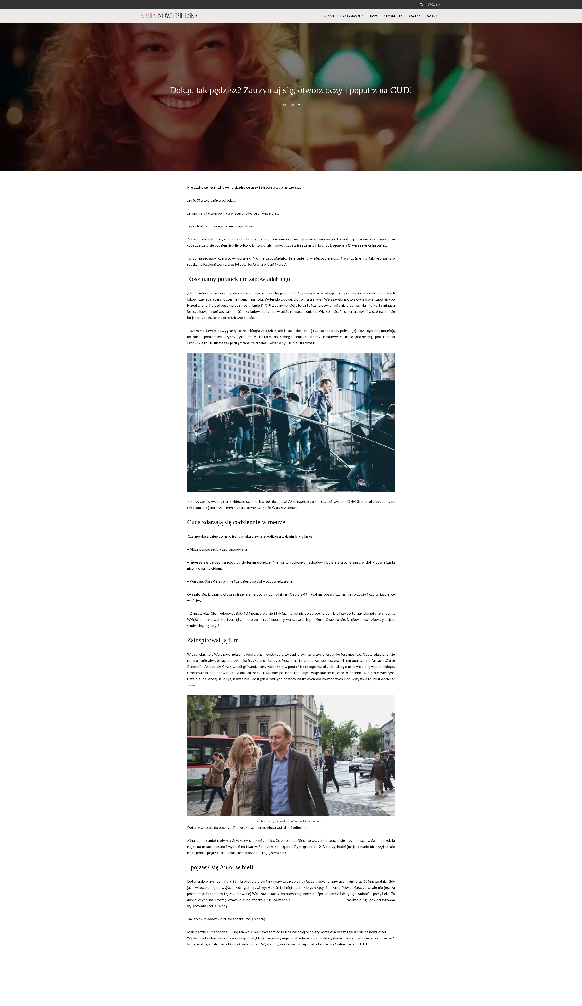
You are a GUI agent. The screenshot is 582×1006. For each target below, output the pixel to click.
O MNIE (329, 15)
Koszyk (435, 4)
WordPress (181, 1000)
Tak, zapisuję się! (200, 957)
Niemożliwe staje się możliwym (317, 900)
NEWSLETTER (393, 15)
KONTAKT (433, 15)
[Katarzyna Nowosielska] (169, 15)
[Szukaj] (421, 4)
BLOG (373, 15)
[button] (362, 15)
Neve (145, 1000)
